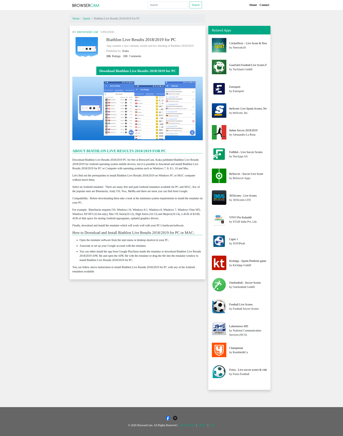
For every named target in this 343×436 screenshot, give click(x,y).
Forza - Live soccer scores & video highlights (254, 369)
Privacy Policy (187, 425)
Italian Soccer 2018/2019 (243, 130)
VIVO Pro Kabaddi (240, 217)
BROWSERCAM (87, 32)
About (253, 4)
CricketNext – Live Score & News (248, 43)
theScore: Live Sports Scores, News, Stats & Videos (258, 108)
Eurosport (234, 86)
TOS (212, 425)
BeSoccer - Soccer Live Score (246, 173)
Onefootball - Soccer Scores (245, 282)
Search (196, 4)
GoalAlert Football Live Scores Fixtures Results (256, 65)
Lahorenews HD (238, 326)
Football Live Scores (241, 304)
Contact (264, 4)
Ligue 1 (233, 239)
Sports (86, 18)
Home (76, 18)
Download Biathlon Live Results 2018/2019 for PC (137, 71)
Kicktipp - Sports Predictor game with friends (254, 260)
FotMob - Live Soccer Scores (245, 152)
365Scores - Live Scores (243, 195)
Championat (236, 347)
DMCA (202, 425)
